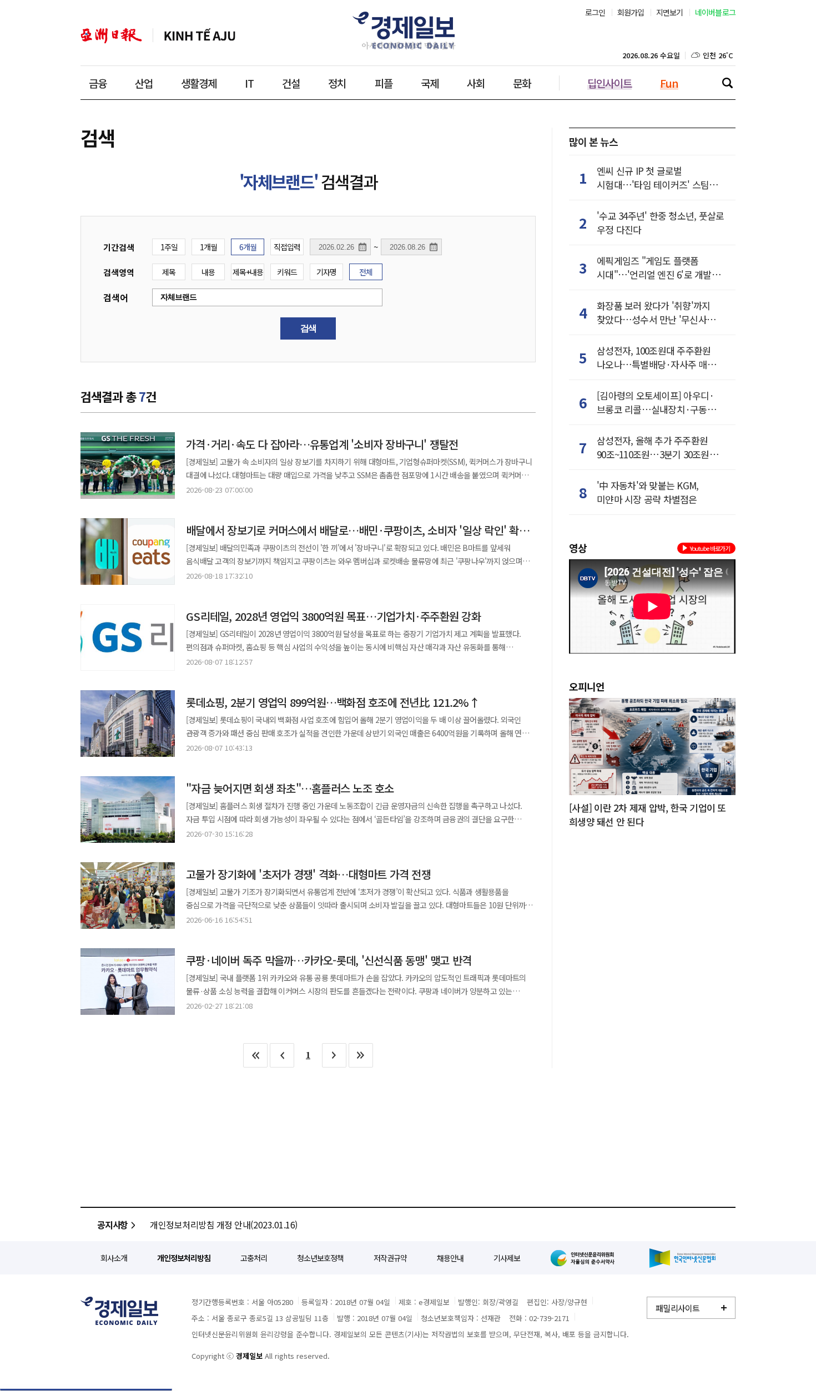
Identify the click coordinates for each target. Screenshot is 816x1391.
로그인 (595, 12)
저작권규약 (390, 1257)
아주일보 (111, 36)
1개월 (208, 246)
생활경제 (198, 82)
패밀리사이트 (678, 1308)
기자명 (326, 271)
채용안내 (450, 1257)
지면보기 (669, 12)
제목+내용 (248, 271)
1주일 (169, 246)
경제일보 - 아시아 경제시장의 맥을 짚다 (408, 30)
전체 (365, 271)
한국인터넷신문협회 (682, 1258)
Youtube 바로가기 (710, 548)
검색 (727, 82)
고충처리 (253, 1257)
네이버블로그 (715, 12)
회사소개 (113, 1257)
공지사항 (112, 1224)
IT (249, 82)
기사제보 (506, 1257)
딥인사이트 (609, 82)
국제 (430, 82)
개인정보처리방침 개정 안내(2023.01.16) (224, 1224)
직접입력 (287, 246)
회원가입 (630, 12)
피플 (383, 82)
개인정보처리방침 (183, 1257)
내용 (208, 271)
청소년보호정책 (320, 1257)
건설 (291, 82)
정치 (337, 82)
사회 (476, 82)
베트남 (199, 36)
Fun (669, 82)
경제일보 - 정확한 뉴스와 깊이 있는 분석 (119, 1311)
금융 (98, 82)
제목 (168, 271)
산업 (144, 82)
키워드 (287, 271)
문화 (522, 82)
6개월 (247, 246)
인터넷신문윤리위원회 (584, 1258)
